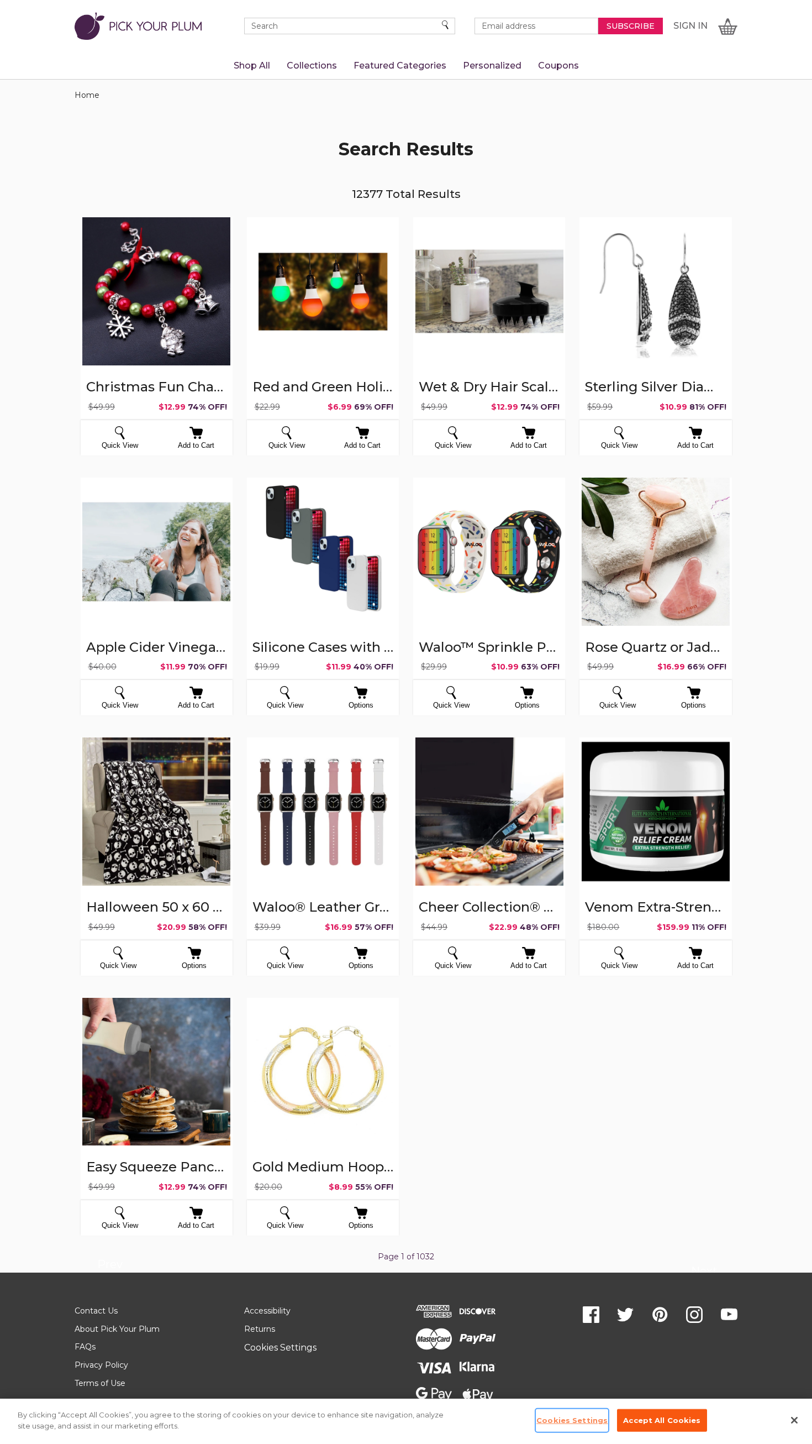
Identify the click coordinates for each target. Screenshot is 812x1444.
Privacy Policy (101, 1365)
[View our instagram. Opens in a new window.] (694, 1314)
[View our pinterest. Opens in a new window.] (660, 1314)
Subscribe (631, 26)
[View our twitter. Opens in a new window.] (625, 1314)
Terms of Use (100, 1383)
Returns (259, 1329)
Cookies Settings (280, 1347)
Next (704, 1272)
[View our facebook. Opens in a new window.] (591, 1314)
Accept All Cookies (661, 1420)
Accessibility (267, 1311)
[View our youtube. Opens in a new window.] (729, 1314)
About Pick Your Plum (117, 1329)
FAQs (85, 1347)
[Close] (794, 1420)
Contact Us (96, 1311)
